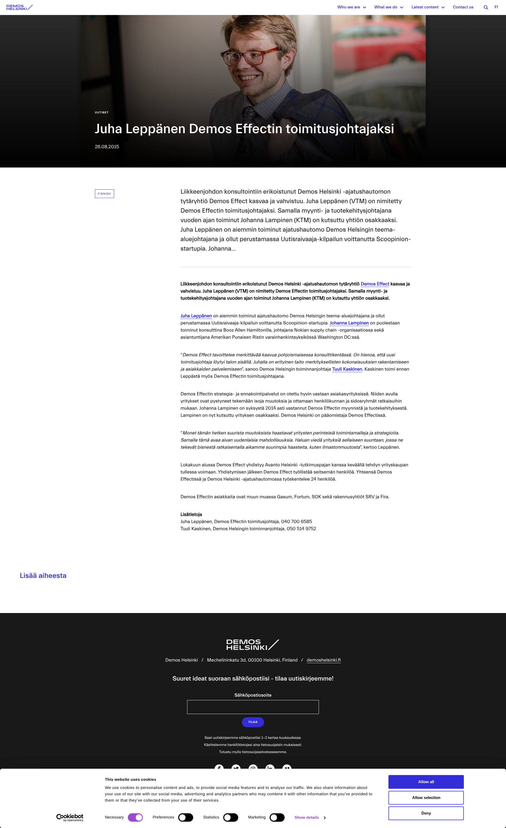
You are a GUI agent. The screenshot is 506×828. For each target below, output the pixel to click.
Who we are (348, 7)
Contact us (463, 7)
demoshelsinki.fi (324, 660)
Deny (426, 813)
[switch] (185, 817)
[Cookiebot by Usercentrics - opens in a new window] (70, 818)
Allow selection (426, 797)
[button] (364, 7)
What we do (385, 7)
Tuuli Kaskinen (347, 369)
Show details (307, 817)
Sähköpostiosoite (253, 695)
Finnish (104, 193)
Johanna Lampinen (349, 323)
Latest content (425, 7)
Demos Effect (375, 284)
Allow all (426, 781)
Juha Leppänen (196, 316)
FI (496, 7)
